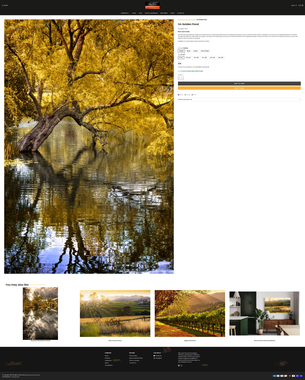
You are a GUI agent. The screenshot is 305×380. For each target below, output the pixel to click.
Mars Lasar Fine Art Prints (32, 375)
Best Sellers (164, 13)
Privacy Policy (133, 356)
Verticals (193, 19)
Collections (124, 13)
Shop (140, 13)
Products (107, 358)
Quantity (180, 75)
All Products (186, 19)
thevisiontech (15, 377)
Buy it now (239, 88)
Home (134, 13)
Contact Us (180, 13)
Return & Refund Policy (136, 358)
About (172, 13)
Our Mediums (109, 365)
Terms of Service (134, 360)
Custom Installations (151, 13)
